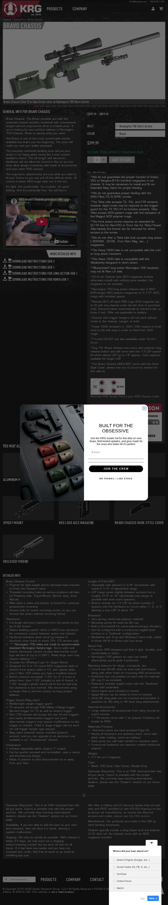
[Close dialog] (144, 408)
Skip (142, 898)
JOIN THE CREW (116, 468)
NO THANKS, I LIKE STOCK (116, 479)
